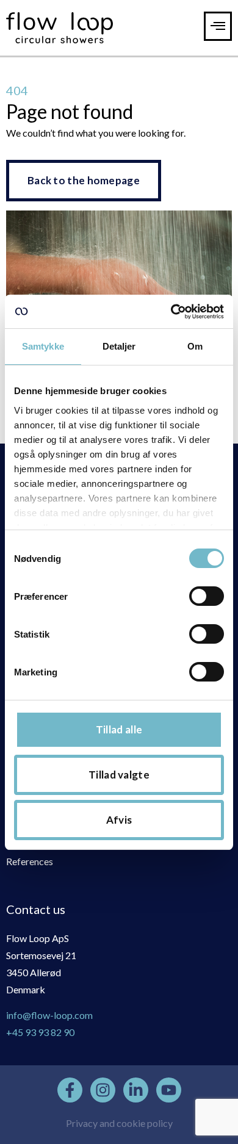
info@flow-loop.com (49, 1015)
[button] (218, 26)
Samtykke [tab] (43, 346)
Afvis (119, 819)
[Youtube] (168, 1090)
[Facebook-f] (69, 1090)
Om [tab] (195, 346)
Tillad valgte (119, 774)
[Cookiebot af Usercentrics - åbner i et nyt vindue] (171, 312)
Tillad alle (119, 729)
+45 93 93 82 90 (40, 1032)
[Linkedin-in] (135, 1090)
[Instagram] (102, 1090)
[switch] (206, 596)
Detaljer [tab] (119, 346)
